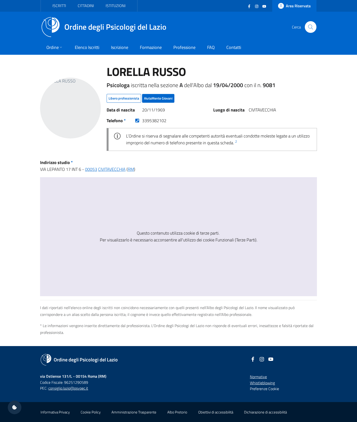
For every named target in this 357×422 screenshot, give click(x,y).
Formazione (151, 47)
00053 (91, 169)
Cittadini (86, 6)
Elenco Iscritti (87, 47)
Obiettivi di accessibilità (215, 412)
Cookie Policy (91, 412)
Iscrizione (119, 47)
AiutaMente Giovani (158, 98)
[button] (14, 407)
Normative (258, 377)
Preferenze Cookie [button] (264, 389)
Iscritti (59, 6)
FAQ (211, 47)
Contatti (233, 47)
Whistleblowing (262, 383)
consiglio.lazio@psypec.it (68, 388)
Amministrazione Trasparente (133, 412)
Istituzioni (116, 6)
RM (131, 169)
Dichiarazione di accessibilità (265, 412)
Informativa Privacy (55, 412)
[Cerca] (310, 27)
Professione (184, 47)
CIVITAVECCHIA (112, 169)
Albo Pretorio (177, 412)
